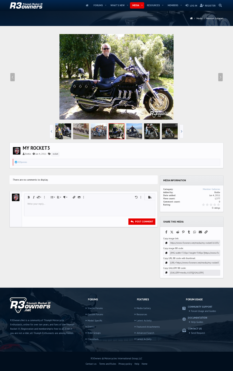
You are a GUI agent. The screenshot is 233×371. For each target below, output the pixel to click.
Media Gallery (144, 308)
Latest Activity (144, 320)
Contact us (91, 363)
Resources (153, 5)
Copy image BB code (173, 248)
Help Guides (197, 321)
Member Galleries (211, 189)
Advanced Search (145, 332)
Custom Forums (95, 314)
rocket (55, 154)
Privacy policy (125, 363)
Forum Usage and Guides (203, 311)
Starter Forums (95, 308)
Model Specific (95, 320)
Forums (98, 5)
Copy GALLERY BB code (174, 268)
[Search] (220, 5)
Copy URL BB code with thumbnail (179, 258)
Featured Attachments (148, 326)
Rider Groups (94, 332)
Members (173, 5)
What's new (117, 5)
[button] (105, 5)
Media (135, 5)
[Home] (191, 18)
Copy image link (170, 238)
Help (137, 363)
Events (91, 326)
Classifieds (93, 339)
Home (87, 5)
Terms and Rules (107, 363)
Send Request (198, 332)
